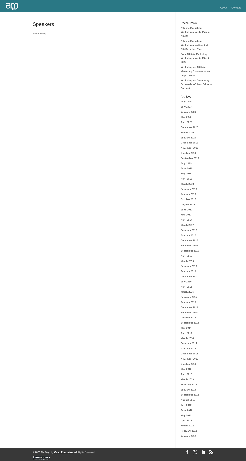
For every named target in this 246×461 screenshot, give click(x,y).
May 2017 (186, 214)
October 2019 (188, 153)
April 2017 (186, 219)
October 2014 (188, 317)
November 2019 (189, 147)
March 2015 (187, 291)
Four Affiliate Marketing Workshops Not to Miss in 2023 (195, 58)
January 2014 (188, 348)
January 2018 (188, 194)
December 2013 (189, 353)
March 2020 (187, 132)
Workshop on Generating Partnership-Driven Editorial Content (196, 84)
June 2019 (186, 168)
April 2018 (186, 178)
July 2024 (186, 101)
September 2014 (190, 322)
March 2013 (187, 379)
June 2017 (186, 209)
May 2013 (186, 369)
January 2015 (188, 302)
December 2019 (189, 142)
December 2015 (189, 276)
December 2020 (189, 127)
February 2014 (189, 343)
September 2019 (190, 158)
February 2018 (189, 189)
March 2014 (187, 338)
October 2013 (188, 364)
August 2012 (188, 400)
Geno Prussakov (63, 452)
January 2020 (188, 137)
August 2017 (188, 204)
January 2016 (188, 271)
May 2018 (186, 173)
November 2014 (189, 312)
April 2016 (186, 256)
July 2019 (186, 163)
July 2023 (186, 106)
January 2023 (188, 112)
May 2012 (186, 415)
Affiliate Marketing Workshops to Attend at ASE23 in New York (194, 45)
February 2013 (189, 384)
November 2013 (189, 358)
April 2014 (186, 333)
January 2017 (188, 235)
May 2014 (186, 328)
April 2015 (186, 286)
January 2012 (188, 436)
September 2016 (190, 250)
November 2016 (189, 245)
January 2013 (188, 389)
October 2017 (188, 199)
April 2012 (186, 420)
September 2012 (190, 394)
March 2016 (187, 261)
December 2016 (189, 240)
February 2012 (189, 430)
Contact (236, 8)
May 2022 (186, 117)
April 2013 (186, 374)
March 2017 (187, 225)
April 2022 (186, 122)
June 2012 (186, 410)
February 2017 (189, 230)
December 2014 (189, 307)
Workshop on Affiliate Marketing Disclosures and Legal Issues (196, 71)
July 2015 (186, 281)
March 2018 (187, 184)
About (223, 8)
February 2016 (189, 266)
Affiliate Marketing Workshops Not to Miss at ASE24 (195, 32)
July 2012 (186, 405)
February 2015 (189, 297)
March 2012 (187, 425)
